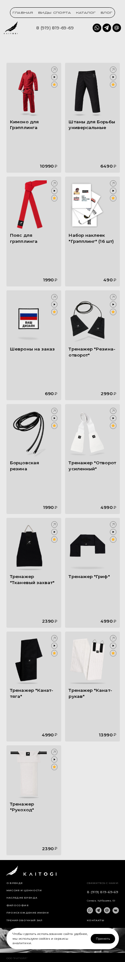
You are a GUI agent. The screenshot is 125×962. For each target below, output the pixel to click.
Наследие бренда (22, 898)
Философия (17, 905)
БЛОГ (107, 12)
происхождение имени (27, 913)
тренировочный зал (24, 920)
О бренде (14, 883)
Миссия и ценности (24, 890)
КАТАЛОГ (86, 12)
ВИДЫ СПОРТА (54, 12)
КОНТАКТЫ (95, 920)
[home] (11, 27)
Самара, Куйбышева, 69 (101, 900)
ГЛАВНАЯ (23, 12)
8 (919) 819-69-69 (55, 27)
